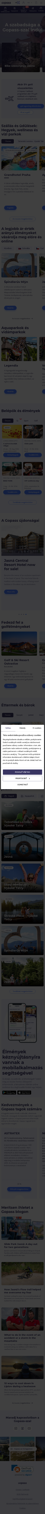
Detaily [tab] (22, 728)
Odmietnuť (22, 785)
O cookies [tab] (37, 728)
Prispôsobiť (21, 778)
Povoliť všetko (22, 772)
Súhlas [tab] (8, 728)
